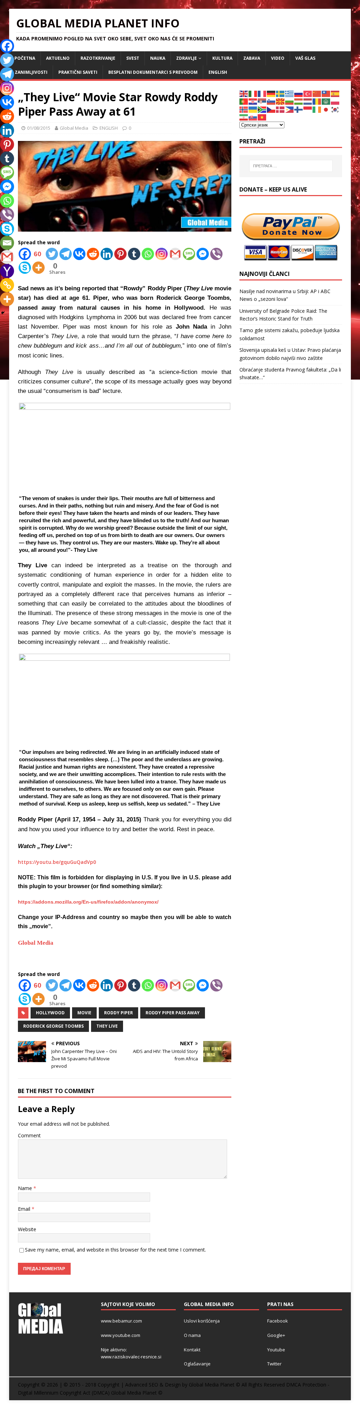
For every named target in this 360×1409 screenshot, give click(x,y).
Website (27, 1229)
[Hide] (3, 313)
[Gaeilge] (317, 109)
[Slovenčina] (253, 117)
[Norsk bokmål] (244, 109)
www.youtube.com (120, 1335)
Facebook (277, 1321)
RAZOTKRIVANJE (98, 58)
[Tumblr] (134, 254)
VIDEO (277, 58)
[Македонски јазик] (280, 101)
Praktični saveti (77, 72)
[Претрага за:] (291, 166)
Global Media (74, 128)
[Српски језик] (262, 101)
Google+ (276, 1335)
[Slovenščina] (271, 101)
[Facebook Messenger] (203, 254)
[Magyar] (298, 101)
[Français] (262, 93)
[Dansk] (280, 109)
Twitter (274, 1363)
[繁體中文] (326, 93)
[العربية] (326, 101)
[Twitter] (52, 254)
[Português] (244, 101)
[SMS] (189, 254)
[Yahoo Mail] (7, 271)
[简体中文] (317, 93)
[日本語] (326, 109)
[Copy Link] (7, 285)
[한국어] (335, 109)
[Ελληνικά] (289, 93)
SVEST (132, 58)
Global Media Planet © (136, 1392)
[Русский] (298, 93)
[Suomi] (298, 109)
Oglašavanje (197, 1363)
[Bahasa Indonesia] (308, 109)
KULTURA (222, 58)
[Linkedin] (107, 254)
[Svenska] (280, 93)
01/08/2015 (38, 128)
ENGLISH (217, 72)
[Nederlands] (308, 101)
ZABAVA (251, 58)
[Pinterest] (120, 254)
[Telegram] (65, 254)
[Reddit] (93, 254)
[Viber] (216, 254)
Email (25, 1209)
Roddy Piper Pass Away (173, 1013)
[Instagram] (161, 254)
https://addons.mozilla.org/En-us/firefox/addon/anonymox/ (88, 902)
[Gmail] (175, 254)
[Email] (7, 243)
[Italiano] (253, 93)
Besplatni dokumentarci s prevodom (153, 72)
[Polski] (335, 101)
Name (25, 1188)
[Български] (289, 101)
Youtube (276, 1349)
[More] (38, 267)
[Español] (335, 93)
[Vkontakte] (79, 254)
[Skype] (25, 267)
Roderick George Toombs (53, 1026)
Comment (29, 1135)
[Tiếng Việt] (262, 117)
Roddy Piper (118, 1013)
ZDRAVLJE (186, 58)
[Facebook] (7, 46)
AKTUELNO (58, 58)
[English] (244, 93)
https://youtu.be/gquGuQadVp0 (57, 862)
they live (107, 1026)
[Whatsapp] (148, 254)
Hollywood (50, 1013)
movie (84, 1013)
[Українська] (253, 109)
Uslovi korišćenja (202, 1321)
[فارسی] (244, 117)
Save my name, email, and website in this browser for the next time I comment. (115, 1249)
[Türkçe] (308, 93)
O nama (192, 1335)
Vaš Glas (305, 58)
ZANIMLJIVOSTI (31, 72)
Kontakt (192, 1349)
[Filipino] (289, 109)
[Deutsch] (271, 93)
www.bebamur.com (121, 1321)
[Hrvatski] (253, 101)
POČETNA (24, 58)
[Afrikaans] (262, 109)
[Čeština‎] (271, 109)
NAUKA (157, 58)
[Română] (317, 101)
